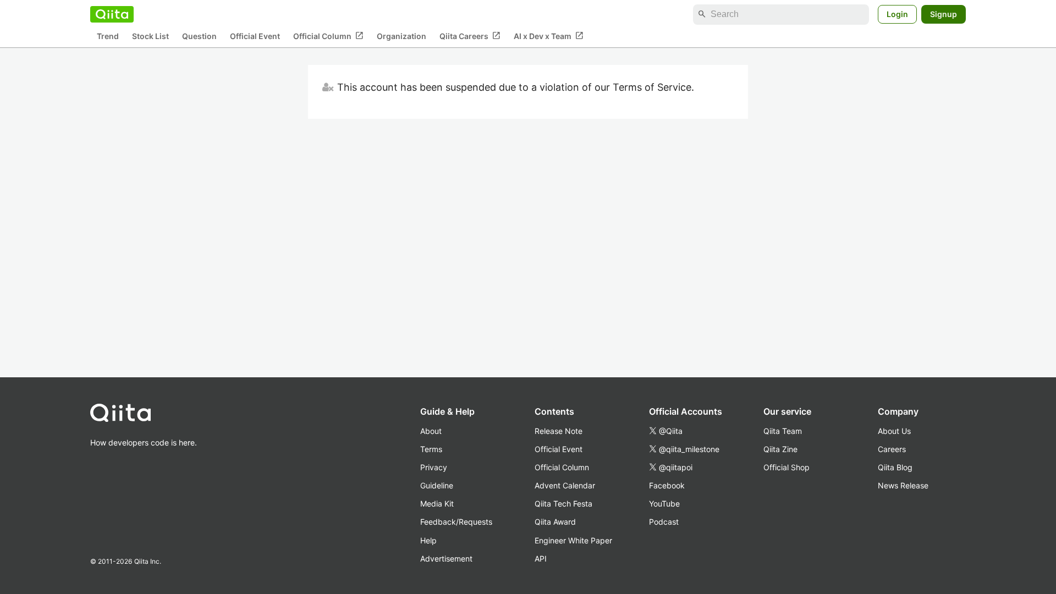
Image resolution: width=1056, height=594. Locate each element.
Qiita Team (782, 431)
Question (199, 36)
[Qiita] (112, 14)
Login (897, 14)
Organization (401, 36)
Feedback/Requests (456, 521)
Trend (108, 36)
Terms (431, 449)
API (541, 558)
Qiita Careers (470, 35)
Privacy (433, 467)
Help (428, 540)
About (431, 431)
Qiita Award (555, 521)
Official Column (328, 35)
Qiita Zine (780, 449)
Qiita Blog (895, 467)
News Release (903, 485)
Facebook (667, 485)
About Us (894, 431)
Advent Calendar (565, 485)
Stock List (150, 36)
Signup (943, 14)
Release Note (558, 431)
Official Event (255, 36)
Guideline (436, 485)
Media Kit (437, 503)
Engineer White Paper (573, 540)
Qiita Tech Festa (563, 503)
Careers (892, 449)
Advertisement (446, 558)
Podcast (664, 521)
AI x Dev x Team (549, 35)
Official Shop (786, 467)
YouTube (664, 503)
